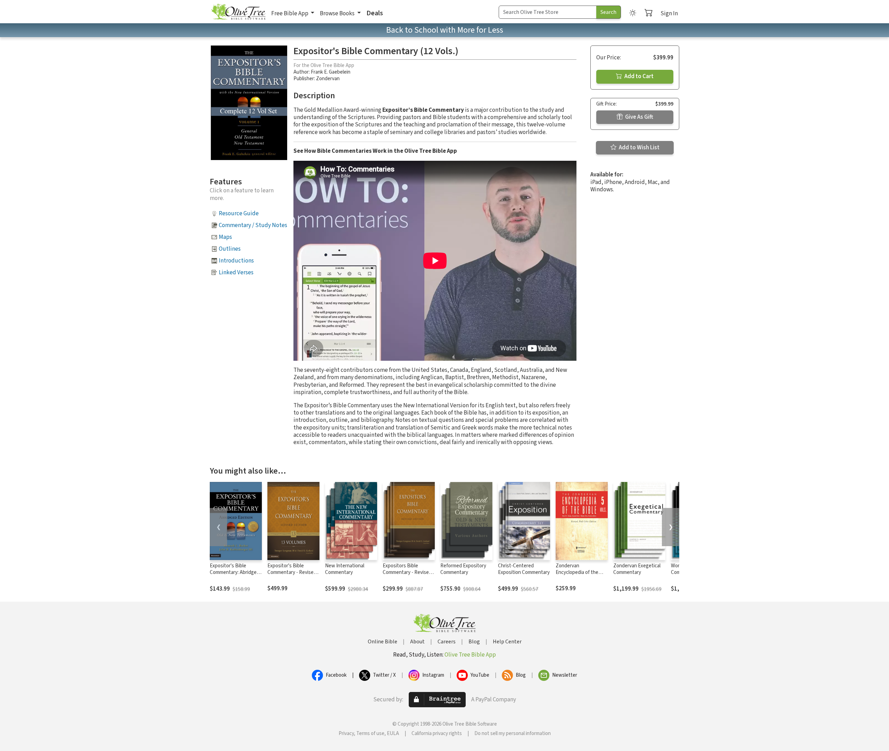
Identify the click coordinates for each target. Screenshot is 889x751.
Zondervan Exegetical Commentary (636, 569)
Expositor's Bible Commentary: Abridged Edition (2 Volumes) (234, 572)
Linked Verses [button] (236, 272)
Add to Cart (638, 76)
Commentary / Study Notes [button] (253, 225)
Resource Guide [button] (239, 213)
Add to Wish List (638, 147)
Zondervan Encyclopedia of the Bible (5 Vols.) (577, 572)
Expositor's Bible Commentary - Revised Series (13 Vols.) (291, 572)
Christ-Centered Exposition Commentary (524, 569)
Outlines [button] (230, 249)
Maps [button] (225, 237)
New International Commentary (344, 569)
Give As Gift (638, 117)
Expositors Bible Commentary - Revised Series (407, 572)
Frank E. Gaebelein (330, 72)
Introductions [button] (236, 261)
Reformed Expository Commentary (463, 569)
